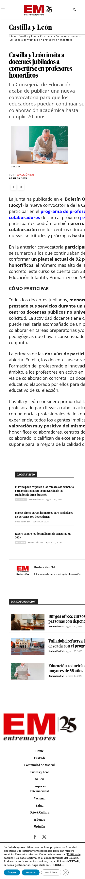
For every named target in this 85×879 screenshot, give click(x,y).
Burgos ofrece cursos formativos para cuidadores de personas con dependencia (44, 514)
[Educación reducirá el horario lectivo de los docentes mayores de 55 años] (27, 671)
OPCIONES (51, 872)
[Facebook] (13, 187)
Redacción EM (24, 175)
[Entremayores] (38, 10)
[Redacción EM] (22, 571)
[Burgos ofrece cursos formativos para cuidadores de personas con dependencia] (27, 622)
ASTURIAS (21, 499)
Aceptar (12, 872)
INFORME (20, 542)
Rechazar (31, 872)
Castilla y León (30, 27)
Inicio (12, 36)
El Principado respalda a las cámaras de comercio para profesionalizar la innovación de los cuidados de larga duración (44, 490)
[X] (21, 187)
